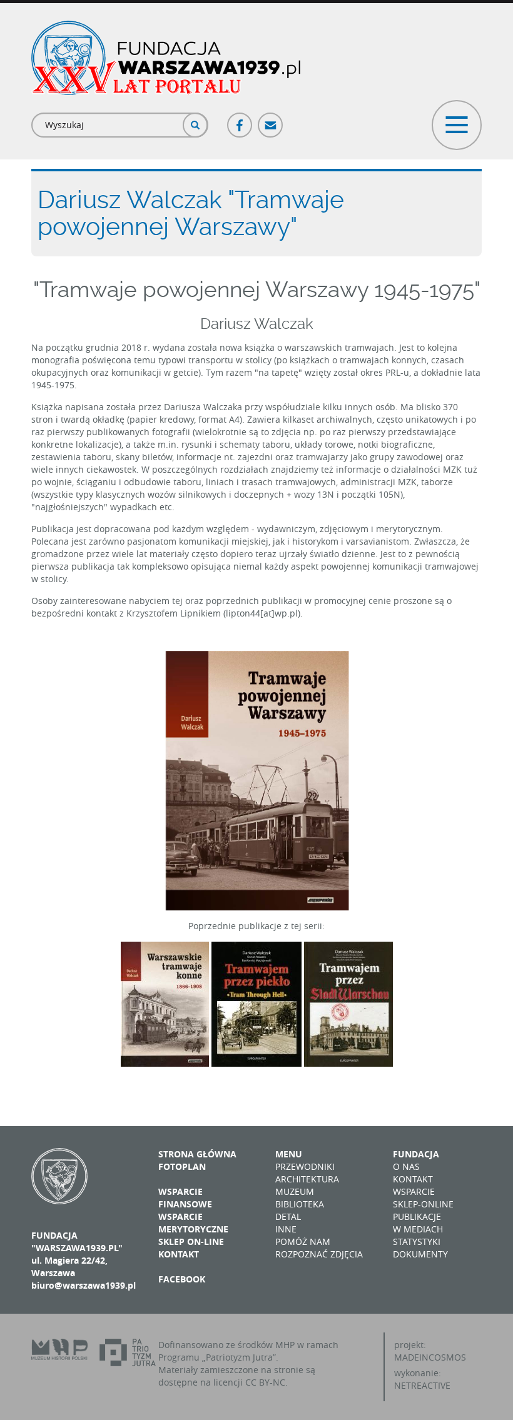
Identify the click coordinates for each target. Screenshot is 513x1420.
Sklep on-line (191, 1241)
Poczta (271, 120)
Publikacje (417, 1216)
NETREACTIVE (422, 1385)
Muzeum (294, 1191)
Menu (288, 1154)
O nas (406, 1166)
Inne (286, 1229)
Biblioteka (299, 1204)
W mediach (418, 1229)
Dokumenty (420, 1254)
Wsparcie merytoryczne (193, 1223)
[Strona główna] (165, 58)
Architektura (307, 1179)
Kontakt (178, 1254)
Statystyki (416, 1241)
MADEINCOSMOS (430, 1357)
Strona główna (197, 1154)
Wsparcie (414, 1191)
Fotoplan (182, 1166)
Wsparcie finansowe (185, 1198)
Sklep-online (423, 1204)
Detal (288, 1216)
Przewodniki (305, 1166)
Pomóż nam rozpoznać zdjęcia (319, 1248)
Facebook (240, 120)
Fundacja (416, 1154)
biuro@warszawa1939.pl (83, 1285)
